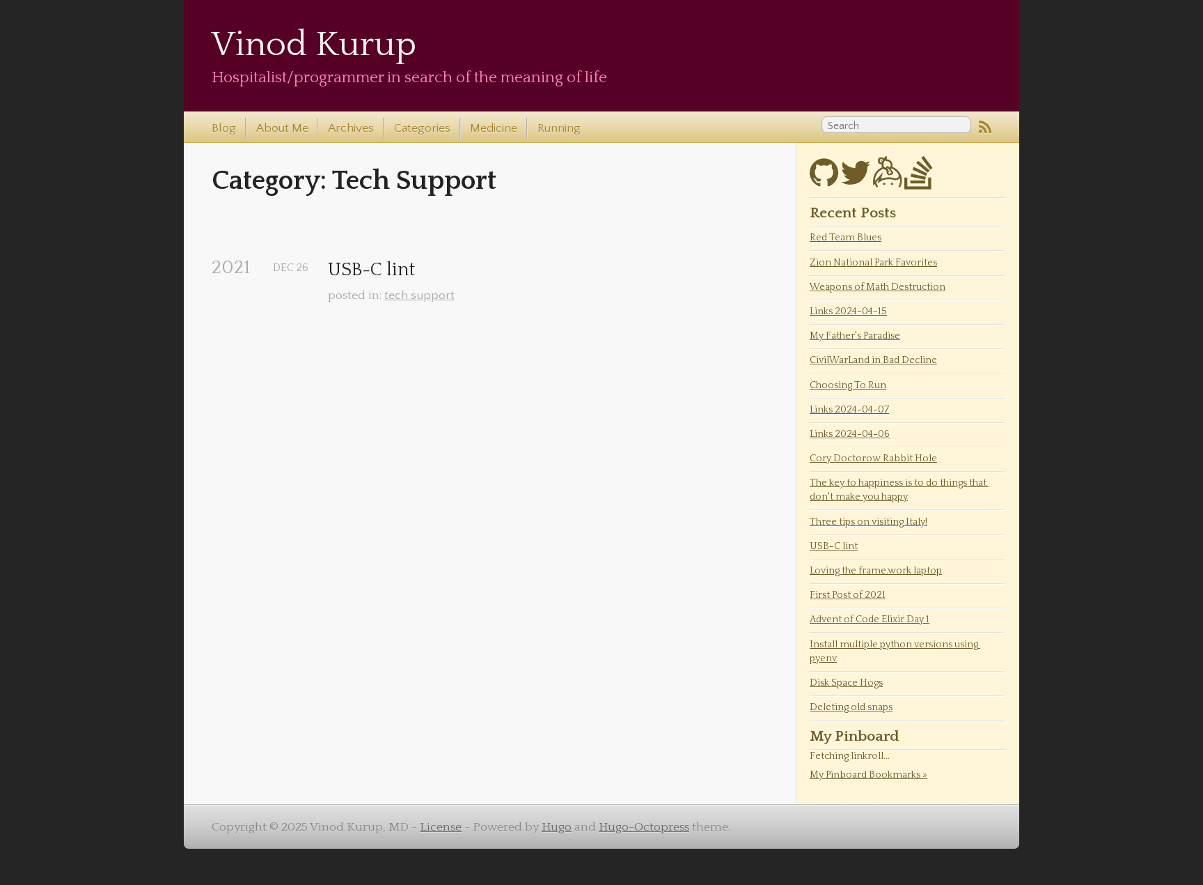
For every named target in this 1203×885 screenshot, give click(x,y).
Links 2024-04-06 (850, 434)
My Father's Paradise (855, 335)
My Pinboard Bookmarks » (868, 774)
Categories (422, 128)
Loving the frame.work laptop (876, 570)
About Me (282, 128)
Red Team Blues (845, 237)
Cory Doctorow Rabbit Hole (873, 458)
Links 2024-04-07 (849, 409)
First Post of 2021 (848, 595)
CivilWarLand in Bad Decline (873, 360)
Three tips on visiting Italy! (868, 522)
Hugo (557, 827)
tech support (419, 295)
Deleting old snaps (851, 707)
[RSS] (985, 128)
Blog (224, 128)
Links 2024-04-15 (848, 311)
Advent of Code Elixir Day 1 (869, 619)
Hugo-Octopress (644, 827)
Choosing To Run (848, 385)
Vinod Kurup (314, 44)
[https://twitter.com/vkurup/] (855, 181)
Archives (351, 128)
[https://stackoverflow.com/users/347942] (918, 181)
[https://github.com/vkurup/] (824, 181)
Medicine (493, 128)
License (441, 827)
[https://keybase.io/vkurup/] (887, 181)
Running (559, 128)
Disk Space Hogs (846, 682)
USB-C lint (371, 270)
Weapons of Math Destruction (877, 287)
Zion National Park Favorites (873, 262)
